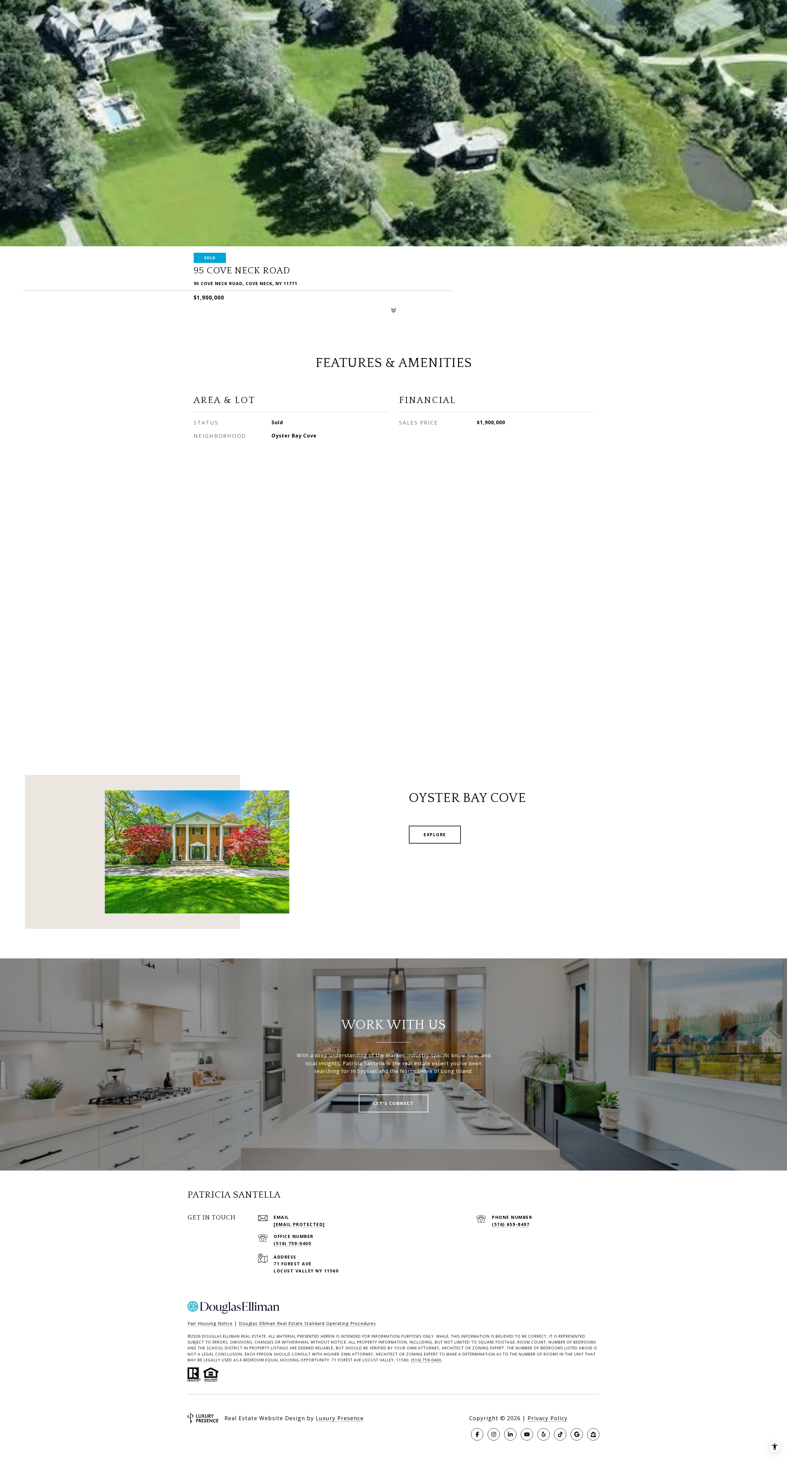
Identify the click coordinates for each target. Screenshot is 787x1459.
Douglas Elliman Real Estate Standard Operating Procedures (307, 1323)
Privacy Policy (548, 1418)
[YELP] (543, 1434)
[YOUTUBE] (527, 1434)
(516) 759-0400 (292, 1243)
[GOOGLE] (577, 1434)
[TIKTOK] (560, 1434)
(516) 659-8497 (510, 1224)
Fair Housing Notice (210, 1323)
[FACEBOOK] (477, 1434)
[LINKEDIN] (510, 1434)
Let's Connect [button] (394, 1103)
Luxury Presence (340, 1418)
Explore (435, 834)
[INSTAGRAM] (494, 1434)
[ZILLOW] (593, 1434)
